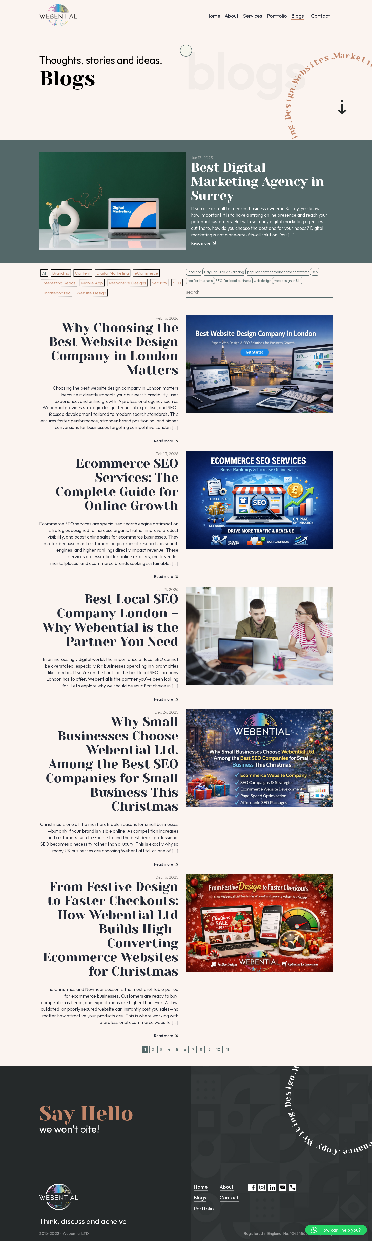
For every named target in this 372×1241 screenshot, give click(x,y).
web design (262, 280)
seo (315, 272)
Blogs (297, 16)
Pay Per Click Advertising (224, 272)
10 (218, 1049)
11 (227, 1049)
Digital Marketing (112, 273)
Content (82, 273)
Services (252, 16)
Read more (201, 243)
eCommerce (146, 273)
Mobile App (92, 282)
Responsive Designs (127, 282)
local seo (194, 272)
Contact (320, 16)
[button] (336, 1230)
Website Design (91, 292)
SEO (177, 282)
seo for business (200, 280)
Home (213, 16)
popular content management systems (278, 272)
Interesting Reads (58, 282)
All (44, 273)
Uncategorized (56, 292)
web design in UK (287, 280)
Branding (60, 273)
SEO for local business (233, 280)
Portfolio (277, 16)
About (232, 16)
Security (159, 282)
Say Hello (86, 1113)
